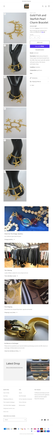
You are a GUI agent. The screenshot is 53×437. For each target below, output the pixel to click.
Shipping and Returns (8, 399)
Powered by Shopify (30, 433)
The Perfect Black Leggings (9, 405)
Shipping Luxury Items (10, 312)
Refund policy (22, 405)
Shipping (37, 28)
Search (20, 392)
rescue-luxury (24, 433)
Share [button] (33, 85)
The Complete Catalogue (9, 402)
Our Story (5, 396)
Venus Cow (5, 411)
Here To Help (6, 392)
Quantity (31, 34)
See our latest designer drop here (14, 367)
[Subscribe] (24, 419)
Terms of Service (22, 402)
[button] (4, 6)
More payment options (40, 49)
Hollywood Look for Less (9, 408)
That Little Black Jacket (10, 276)
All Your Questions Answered (25, 399)
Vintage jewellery (8, 239)
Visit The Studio (22, 396)
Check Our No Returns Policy (11, 351)
